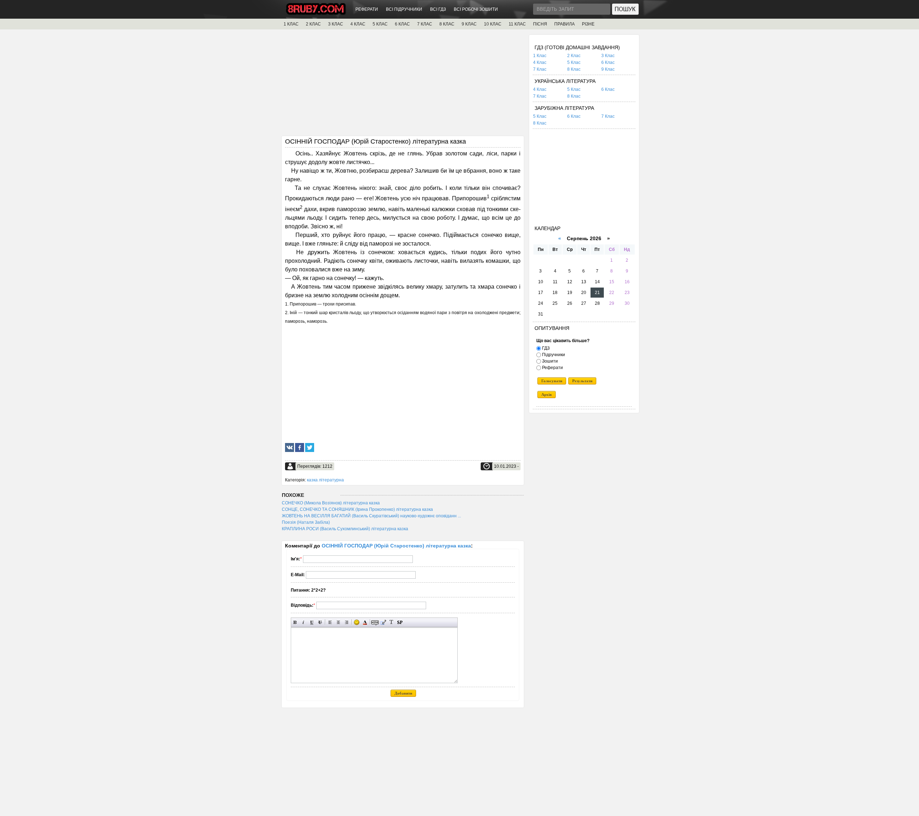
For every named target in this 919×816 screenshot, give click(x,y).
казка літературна (325, 479)
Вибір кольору (365, 622)
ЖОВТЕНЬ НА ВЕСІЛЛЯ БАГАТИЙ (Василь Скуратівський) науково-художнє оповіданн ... (371, 515)
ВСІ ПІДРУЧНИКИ (404, 9)
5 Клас (573, 62)
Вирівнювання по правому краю (346, 622)
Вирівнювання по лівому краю (330, 622)
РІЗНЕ (588, 24)
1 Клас (539, 55)
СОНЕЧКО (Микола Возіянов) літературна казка (331, 502)
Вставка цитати (383, 622)
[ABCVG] (316, 13)
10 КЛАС (493, 24)
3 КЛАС (335, 24)
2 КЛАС (313, 24)
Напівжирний (295, 622)
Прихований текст (375, 622)
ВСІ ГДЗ (438, 9)
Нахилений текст (303, 622)
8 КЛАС (446, 24)
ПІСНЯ (540, 24)
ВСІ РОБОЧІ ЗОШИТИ (476, 9)
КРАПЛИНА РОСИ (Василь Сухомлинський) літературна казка (345, 528)
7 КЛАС (424, 24)
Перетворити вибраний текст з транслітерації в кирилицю (391, 622)
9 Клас (608, 69)
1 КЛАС (291, 24)
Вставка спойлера (400, 622)
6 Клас (608, 62)
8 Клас (573, 69)
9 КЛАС (469, 24)
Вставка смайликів (357, 622)
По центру (338, 622)
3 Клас (608, 55)
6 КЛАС (402, 24)
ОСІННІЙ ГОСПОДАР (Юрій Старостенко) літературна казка (396, 546)
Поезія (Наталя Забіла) (306, 522)
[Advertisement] (403, 85)
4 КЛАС (357, 24)
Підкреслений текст (312, 622)
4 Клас (539, 62)
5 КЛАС (380, 24)
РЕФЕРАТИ (366, 9)
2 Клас (573, 55)
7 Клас (539, 69)
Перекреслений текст (320, 622)
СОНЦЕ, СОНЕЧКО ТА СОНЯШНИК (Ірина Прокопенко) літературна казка (357, 509)
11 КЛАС (517, 24)
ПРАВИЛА (564, 24)
